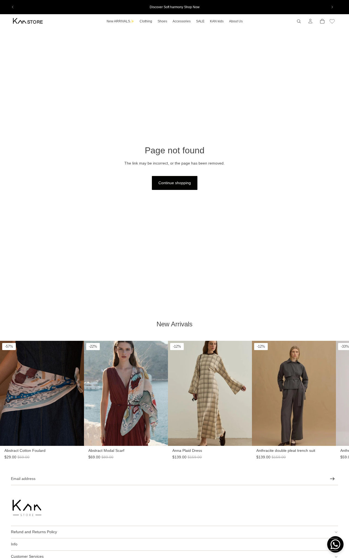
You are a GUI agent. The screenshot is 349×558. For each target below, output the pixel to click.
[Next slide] (332, 7)
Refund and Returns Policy (34, 532)
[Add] (75, 451)
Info (14, 544)
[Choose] (247, 451)
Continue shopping (174, 183)
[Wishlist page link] (332, 21)
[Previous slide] (13, 7)
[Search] (299, 21)
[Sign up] (332, 479)
